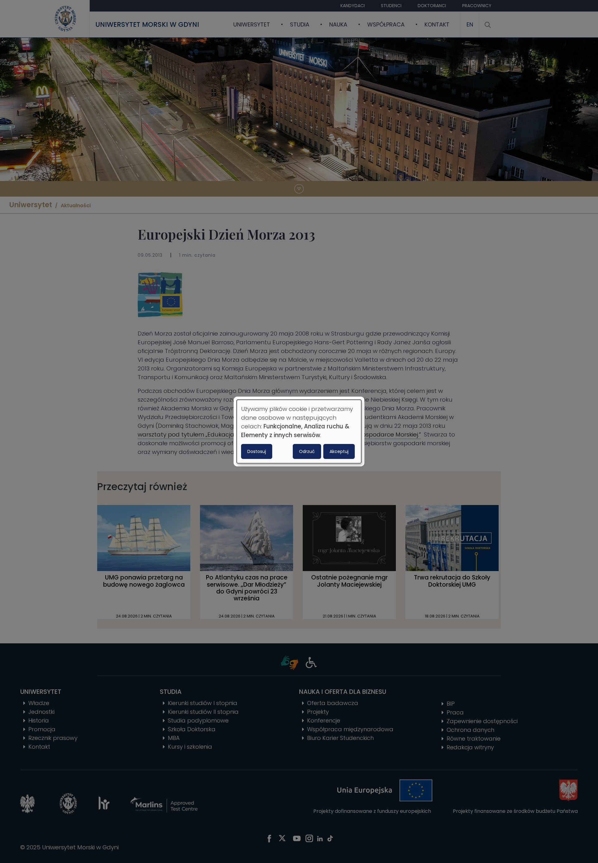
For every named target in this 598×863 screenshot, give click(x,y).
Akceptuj (339, 451)
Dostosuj (256, 451)
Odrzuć (307, 451)
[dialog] (299, 431)
